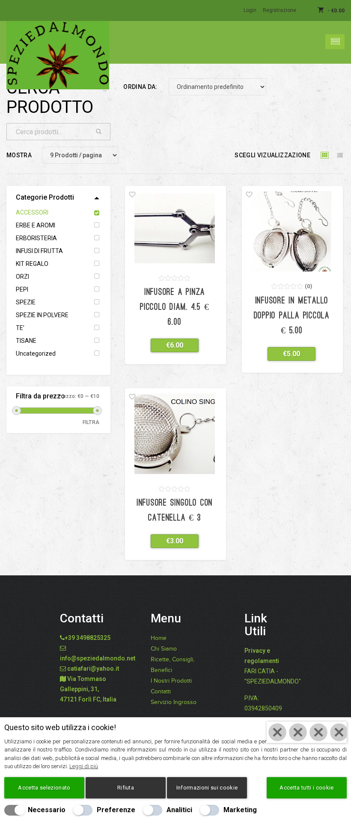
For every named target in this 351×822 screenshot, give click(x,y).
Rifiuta (125, 787)
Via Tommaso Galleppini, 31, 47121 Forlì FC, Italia (88, 689)
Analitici (179, 810)
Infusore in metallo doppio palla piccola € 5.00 (292, 316)
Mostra (19, 155)
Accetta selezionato (44, 787)
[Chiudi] (307, 732)
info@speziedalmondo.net (97, 658)
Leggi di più (83, 766)
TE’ (20, 327)
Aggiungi (169, 345)
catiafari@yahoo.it (93, 668)
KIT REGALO (32, 263)
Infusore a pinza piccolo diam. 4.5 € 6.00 (174, 307)
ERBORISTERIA (36, 238)
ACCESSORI (32, 212)
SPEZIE (26, 302)
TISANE (26, 340)
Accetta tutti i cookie (306, 787)
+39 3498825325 (87, 637)
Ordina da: (140, 86)
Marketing (240, 810)
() (308, 286)
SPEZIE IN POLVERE (42, 315)
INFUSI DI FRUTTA (39, 250)
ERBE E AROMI (35, 225)
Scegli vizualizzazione (272, 155)
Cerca (98, 131)
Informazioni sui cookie (207, 787)
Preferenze (116, 810)
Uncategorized (36, 353)
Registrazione (279, 10)
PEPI (22, 289)
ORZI (22, 276)
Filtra (91, 422)
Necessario (46, 810)
